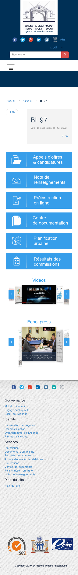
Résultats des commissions (21, 455)
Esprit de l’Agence (16, 413)
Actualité (28, 101)
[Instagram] (47, 39)
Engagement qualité (17, 410)
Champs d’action (15, 429)
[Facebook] (15, 39)
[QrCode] (56, 39)
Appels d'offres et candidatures (24, 459)
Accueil (11, 101)
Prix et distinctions (16, 436)
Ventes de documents (18, 466)
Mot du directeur (15, 406)
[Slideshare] (55, 387)
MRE (63, 39)
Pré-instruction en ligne (19, 470)
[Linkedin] (40, 39)
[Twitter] (23, 39)
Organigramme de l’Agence (21, 432)
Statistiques (12, 448)
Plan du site (12, 485)
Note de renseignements (20, 474)
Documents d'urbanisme (19, 451)
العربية (53, 47)
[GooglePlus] (32, 39)
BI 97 (65, 136)
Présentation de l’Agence (20, 425)
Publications (12, 463)
